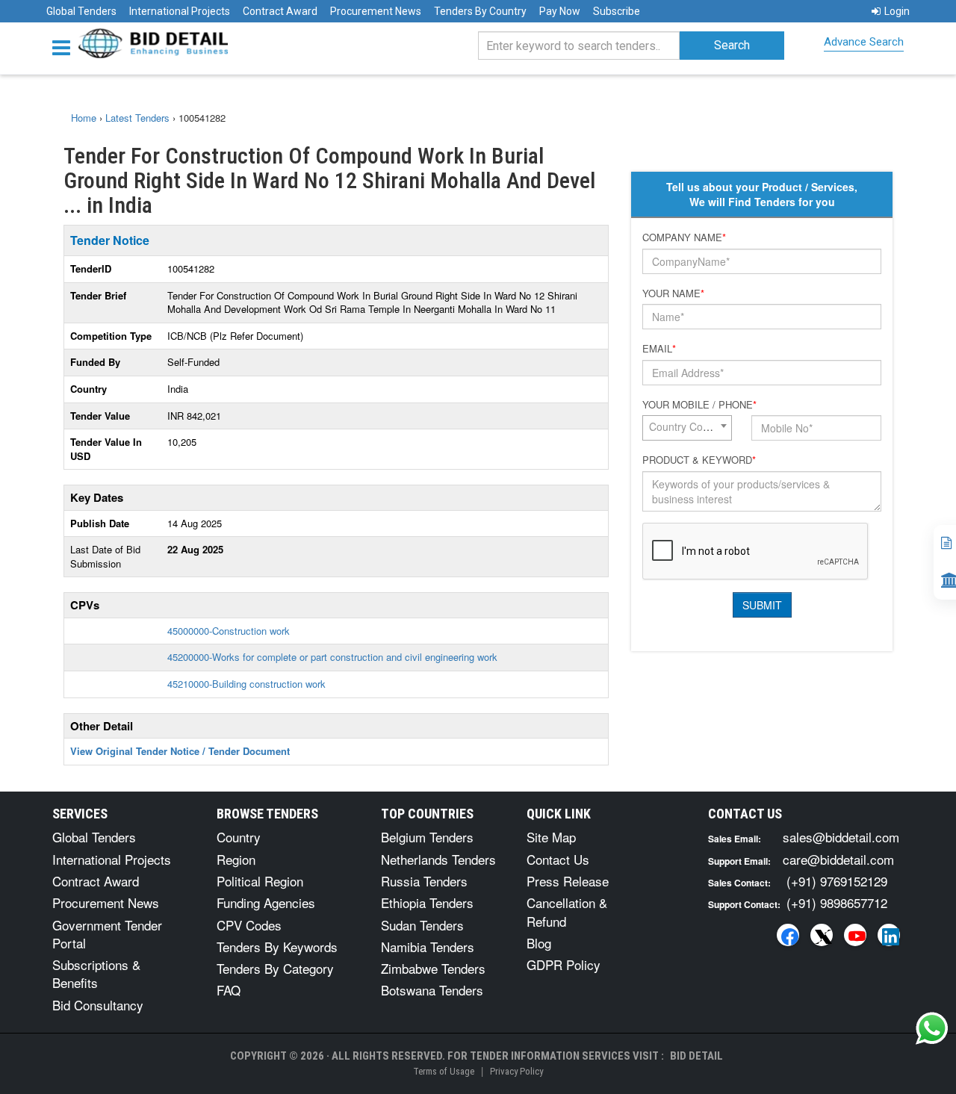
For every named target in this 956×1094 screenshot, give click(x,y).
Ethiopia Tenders (427, 902)
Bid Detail (696, 1056)
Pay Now (559, 11)
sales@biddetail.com (841, 836)
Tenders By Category (275, 968)
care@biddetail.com (838, 859)
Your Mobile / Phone (699, 404)
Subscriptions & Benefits (96, 973)
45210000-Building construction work (246, 684)
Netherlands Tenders (438, 859)
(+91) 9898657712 (836, 902)
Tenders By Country (480, 11)
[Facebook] (788, 935)
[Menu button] (65, 47)
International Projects (179, 11)
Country (239, 836)
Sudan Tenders (422, 925)
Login (897, 11)
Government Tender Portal (107, 934)
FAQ (228, 989)
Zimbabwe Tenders (433, 968)
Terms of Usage (443, 1071)
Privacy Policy (516, 1071)
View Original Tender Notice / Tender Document (180, 751)
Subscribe (616, 11)
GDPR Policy (563, 964)
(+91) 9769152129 (836, 880)
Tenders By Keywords (277, 946)
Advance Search (864, 42)
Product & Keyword (699, 460)
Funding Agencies (266, 902)
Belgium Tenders (427, 836)
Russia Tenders (424, 880)
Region (236, 859)
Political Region (260, 880)
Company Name (684, 237)
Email (659, 348)
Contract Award (280, 11)
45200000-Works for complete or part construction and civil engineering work (332, 657)
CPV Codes (249, 925)
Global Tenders (81, 11)
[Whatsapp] (932, 1028)
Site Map (551, 836)
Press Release (568, 880)
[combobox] (687, 428)
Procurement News (375, 11)
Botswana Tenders (432, 989)
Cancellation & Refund (567, 911)
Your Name (673, 293)
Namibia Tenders (427, 946)
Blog (539, 942)
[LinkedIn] (889, 935)
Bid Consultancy (97, 1004)
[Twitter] (821, 935)
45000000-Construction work (228, 631)
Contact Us (558, 859)
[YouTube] (855, 935)
